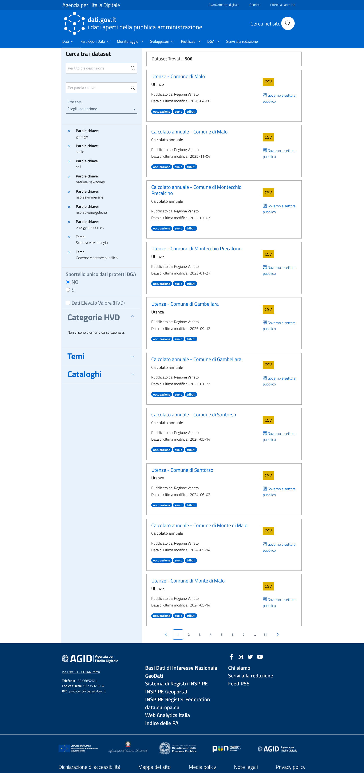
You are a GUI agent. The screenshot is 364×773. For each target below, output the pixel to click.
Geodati (254, 4)
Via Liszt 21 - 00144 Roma (81, 671)
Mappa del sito (154, 767)
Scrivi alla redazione (250, 676)
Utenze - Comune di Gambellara (185, 304)
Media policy (202, 767)
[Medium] (241, 656)
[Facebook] (231, 656)
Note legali (246, 767)
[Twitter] (250, 656)
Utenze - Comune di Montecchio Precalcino (196, 248)
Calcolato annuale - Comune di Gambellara (196, 359)
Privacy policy (290, 767)
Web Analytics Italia (167, 715)
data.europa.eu (162, 707)
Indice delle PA (161, 723)
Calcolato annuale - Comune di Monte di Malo (199, 525)
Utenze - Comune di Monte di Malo (188, 580)
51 (266, 634)
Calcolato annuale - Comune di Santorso (193, 414)
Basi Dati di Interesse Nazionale (181, 668)
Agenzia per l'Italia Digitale (91, 5)
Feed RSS (239, 684)
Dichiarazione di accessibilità (89, 767)
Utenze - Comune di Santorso (182, 470)
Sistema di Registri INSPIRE (176, 684)
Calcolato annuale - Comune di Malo (189, 131)
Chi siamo (239, 668)
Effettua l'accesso (282, 4)
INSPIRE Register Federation (177, 699)
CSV (268, 82)
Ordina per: (75, 102)
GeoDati (154, 676)
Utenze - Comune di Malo (178, 76)
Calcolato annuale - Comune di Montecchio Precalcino (196, 190)
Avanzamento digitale (224, 4)
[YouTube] (260, 656)
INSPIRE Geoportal (166, 692)
